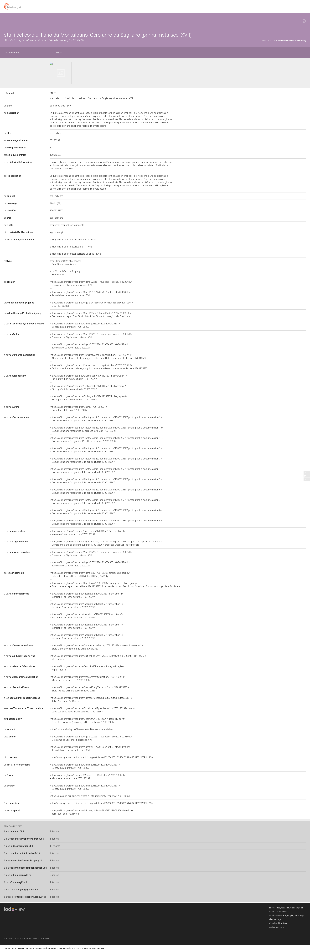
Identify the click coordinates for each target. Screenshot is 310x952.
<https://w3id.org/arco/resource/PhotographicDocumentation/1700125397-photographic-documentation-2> (106, 450)
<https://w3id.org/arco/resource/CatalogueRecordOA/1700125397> (85, 325)
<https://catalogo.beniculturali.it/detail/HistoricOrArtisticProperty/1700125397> (90, 796)
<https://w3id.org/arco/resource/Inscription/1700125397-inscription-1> (86, 595)
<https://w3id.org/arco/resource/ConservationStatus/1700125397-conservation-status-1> (96, 647)
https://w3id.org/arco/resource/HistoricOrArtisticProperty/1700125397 (44, 40)
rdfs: (11, 52)
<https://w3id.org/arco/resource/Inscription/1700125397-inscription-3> (86, 616)
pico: (18, 232)
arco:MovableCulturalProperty (65, 273)
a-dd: (16, 593)
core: (12, 176)
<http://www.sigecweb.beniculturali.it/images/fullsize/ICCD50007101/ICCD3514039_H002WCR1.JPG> (101, 757)
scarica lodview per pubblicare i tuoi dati (26, 938)
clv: (13, 719)
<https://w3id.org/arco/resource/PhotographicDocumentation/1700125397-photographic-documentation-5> (106, 481)
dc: (8, 105)
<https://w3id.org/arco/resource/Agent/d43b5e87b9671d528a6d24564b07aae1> (91, 304)
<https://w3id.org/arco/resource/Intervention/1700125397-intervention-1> (87, 533)
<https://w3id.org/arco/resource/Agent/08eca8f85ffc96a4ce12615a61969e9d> (90, 315)
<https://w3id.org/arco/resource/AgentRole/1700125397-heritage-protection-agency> (115, 585)
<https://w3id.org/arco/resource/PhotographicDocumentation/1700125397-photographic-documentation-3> (106, 460)
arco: (16, 140)
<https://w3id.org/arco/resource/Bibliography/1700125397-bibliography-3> (88, 398)
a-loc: (22, 698)
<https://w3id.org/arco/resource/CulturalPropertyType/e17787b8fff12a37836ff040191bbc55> (98, 657)
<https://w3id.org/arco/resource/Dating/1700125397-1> (79, 408)
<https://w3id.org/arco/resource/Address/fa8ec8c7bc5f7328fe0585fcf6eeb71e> (91, 699)
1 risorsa (54, 838)
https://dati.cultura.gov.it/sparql (289, 908)
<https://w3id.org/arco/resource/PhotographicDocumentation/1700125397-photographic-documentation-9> (106, 522)
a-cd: (18, 162)
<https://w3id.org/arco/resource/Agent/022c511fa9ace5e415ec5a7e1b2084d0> (91, 283)
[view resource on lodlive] (304, 21)
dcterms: (19, 239)
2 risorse (54, 831)
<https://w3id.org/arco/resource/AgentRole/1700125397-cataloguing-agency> (90, 574)
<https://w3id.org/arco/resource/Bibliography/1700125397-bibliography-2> (88, 388)
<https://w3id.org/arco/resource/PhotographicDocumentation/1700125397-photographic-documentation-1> (106, 419)
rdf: (8, 261)
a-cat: (24, 323)
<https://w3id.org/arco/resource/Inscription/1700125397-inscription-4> (86, 626)
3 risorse (54, 875)
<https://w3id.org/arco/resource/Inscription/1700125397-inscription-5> (86, 637)
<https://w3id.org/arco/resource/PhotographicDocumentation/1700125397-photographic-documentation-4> (106, 470)
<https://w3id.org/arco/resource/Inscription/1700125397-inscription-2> (86, 606)
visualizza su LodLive (277, 912)
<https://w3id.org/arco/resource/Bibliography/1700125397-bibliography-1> (88, 377)
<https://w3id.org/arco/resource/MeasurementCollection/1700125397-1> (87, 678)
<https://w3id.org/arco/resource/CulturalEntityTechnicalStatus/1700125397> (89, 689)
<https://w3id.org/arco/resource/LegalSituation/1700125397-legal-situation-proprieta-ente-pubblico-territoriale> (106, 543)
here (102, 948)
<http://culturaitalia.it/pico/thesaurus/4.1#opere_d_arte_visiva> (81, 729)
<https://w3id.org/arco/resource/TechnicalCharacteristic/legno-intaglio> (87, 668)
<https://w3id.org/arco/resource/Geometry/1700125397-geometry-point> (87, 720)
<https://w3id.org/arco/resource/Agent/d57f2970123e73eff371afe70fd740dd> (90, 294)
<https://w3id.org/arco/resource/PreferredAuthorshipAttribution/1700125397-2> (99, 367)
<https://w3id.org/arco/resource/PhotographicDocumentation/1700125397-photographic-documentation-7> (106, 501)
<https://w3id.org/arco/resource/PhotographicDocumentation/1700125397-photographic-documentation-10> (106, 429)
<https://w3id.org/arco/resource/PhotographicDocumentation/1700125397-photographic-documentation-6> (106, 491)
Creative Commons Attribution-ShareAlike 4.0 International (43, 948)
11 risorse (55, 846)
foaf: (11, 803)
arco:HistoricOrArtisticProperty (65, 263)
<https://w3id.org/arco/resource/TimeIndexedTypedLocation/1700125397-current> (92, 710)
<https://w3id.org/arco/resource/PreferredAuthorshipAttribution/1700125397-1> (99, 356)
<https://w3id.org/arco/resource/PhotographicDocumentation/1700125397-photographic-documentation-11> (106, 440)
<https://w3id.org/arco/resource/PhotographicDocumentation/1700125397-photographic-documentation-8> (106, 512)
